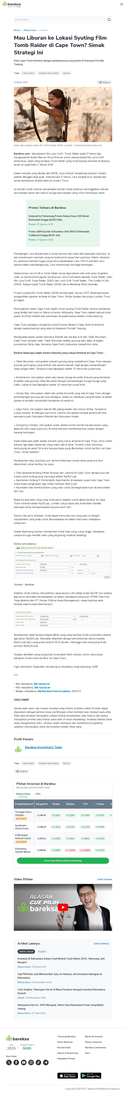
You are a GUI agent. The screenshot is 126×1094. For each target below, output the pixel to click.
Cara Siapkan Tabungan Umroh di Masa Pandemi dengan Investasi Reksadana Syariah (61, 991)
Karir (87, 1053)
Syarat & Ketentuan (67, 1053)
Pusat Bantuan (65, 1042)
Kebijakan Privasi (66, 1058)
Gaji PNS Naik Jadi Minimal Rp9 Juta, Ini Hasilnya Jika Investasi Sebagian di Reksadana (60, 976)
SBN (37, 794)
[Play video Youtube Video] (63, 907)
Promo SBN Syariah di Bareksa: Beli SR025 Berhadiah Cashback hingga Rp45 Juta (59, 233)
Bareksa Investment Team (43, 747)
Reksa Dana (30, 30)
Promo (32, 224)
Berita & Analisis (94, 1036)
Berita (17, 30)
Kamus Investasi (93, 1042)
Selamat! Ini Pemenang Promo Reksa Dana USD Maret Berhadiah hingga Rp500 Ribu (59, 218)
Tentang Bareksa (66, 1036)
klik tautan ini (42, 683)
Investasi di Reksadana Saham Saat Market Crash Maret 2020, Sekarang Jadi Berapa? (61, 960)
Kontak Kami (64, 1047)
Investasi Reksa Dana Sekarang (63, 860)
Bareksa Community (95, 1047)
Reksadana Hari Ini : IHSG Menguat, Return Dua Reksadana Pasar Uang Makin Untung (61, 1006)
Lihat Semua (104, 879)
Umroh (21, 997)
